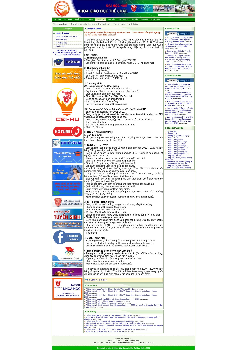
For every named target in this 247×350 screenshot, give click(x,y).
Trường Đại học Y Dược (176, 144)
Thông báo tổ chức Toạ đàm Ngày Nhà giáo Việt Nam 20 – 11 (110, 289)
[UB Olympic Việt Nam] (67, 261)
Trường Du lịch (172, 138)
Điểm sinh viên (104, 24)
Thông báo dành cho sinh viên (83, 24)
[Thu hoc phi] (67, 83)
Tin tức (91, 19)
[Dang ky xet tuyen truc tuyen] (67, 196)
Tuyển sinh (155, 19)
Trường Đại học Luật (175, 140)
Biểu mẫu (111, 19)
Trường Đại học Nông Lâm (177, 152)
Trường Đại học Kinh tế (176, 150)
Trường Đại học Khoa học (177, 142)
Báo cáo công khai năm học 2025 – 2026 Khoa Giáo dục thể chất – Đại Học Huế (179, 104)
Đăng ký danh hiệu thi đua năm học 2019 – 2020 (178, 52)
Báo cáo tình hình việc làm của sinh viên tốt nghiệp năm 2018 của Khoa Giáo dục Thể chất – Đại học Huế (178, 68)
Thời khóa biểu (119, 24)
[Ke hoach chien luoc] (67, 56)
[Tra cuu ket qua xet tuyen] (67, 163)
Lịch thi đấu (133, 24)
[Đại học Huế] (67, 207)
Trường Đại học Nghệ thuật (177, 154)
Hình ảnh (144, 19)
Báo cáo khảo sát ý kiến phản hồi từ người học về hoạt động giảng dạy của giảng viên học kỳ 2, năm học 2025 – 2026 (179, 111)
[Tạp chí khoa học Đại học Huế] (67, 300)
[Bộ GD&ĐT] (67, 229)
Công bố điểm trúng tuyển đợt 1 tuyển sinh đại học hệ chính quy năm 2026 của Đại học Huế (178, 87)
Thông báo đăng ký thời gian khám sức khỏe (103, 301)
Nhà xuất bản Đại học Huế (177, 164)
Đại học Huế (171, 132)
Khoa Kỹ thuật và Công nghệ (178, 136)
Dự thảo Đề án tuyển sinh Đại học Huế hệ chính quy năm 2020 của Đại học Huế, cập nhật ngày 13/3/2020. (178, 59)
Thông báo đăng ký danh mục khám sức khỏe (104, 303)
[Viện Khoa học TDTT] (67, 267)
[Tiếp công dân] (67, 147)
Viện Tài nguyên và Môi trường (179, 168)
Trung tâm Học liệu (174, 156)
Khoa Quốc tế (172, 134)
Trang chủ (57, 19)
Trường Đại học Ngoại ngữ (177, 148)
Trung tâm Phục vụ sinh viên (178, 166)
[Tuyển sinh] (67, 67)
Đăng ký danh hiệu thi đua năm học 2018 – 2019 (105, 331)
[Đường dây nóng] (67, 137)
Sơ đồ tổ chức (80, 19)
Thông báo (100, 19)
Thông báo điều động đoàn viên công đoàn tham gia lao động (110, 321)
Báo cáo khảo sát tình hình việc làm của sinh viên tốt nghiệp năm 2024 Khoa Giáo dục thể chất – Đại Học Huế (178, 96)
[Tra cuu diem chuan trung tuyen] (67, 180)
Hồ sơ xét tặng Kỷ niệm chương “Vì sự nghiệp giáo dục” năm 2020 (178, 46)
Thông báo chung (60, 24)
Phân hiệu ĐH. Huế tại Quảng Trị (179, 162)
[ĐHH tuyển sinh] (67, 220)
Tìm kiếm (134, 19)
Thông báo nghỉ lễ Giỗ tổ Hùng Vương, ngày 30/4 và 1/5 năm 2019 (112, 329)
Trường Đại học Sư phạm (177, 146)
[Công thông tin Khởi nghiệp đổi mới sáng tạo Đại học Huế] (67, 125)
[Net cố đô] (67, 277)
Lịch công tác (123, 19)
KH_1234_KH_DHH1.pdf (97, 280)
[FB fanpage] (67, 245)
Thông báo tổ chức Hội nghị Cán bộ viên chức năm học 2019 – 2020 (112, 299)
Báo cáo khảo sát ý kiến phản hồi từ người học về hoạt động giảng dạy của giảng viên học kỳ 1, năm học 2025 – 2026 (179, 120)
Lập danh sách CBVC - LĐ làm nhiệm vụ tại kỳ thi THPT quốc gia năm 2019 (115, 323)
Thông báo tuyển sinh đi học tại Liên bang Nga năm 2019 (108, 315)
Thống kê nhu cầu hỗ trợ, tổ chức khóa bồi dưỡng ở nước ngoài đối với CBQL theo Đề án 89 (179, 40)
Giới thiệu (68, 19)
